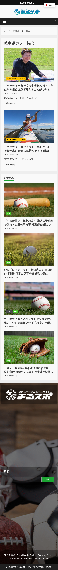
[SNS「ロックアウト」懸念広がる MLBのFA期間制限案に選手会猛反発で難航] (29, 249)
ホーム (7, 30)
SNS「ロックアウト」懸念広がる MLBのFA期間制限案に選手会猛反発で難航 (28, 271)
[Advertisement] (29, 436)
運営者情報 (9, 555)
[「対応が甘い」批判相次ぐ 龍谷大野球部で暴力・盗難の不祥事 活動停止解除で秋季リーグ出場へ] (29, 200)
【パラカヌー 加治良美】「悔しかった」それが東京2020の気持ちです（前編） (29, 126)
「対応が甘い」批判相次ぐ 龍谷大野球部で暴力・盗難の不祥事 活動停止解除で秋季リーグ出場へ (28, 222)
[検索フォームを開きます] (56, 21)
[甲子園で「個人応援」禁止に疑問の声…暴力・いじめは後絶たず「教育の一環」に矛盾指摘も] (29, 298)
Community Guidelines (20, 558)
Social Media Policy (26, 555)
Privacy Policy (41, 558)
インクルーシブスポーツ (16, 78)
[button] (4, 21)
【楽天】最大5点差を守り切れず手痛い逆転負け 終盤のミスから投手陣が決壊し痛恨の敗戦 (28, 370)
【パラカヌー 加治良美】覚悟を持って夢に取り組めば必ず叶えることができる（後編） (29, 65)
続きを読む (12, 103)
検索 (6, 471)
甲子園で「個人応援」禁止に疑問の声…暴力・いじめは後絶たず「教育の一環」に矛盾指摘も (28, 321)
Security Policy (45, 555)
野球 (8, 213)
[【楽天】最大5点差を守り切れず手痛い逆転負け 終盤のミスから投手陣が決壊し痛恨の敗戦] (29, 347)
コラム (9, 311)
